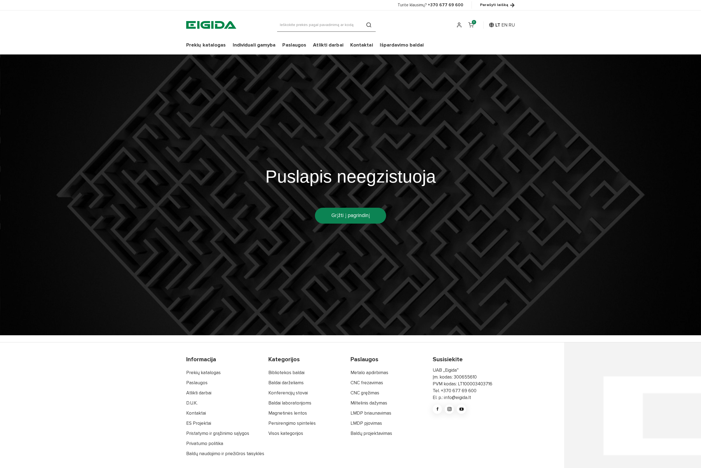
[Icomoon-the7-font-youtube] (461, 409)
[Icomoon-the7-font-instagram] (449, 409)
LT (497, 25)
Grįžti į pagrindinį (350, 215)
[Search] (369, 25)
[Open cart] (471, 25)
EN (504, 25)
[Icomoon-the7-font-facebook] (437, 409)
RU (511, 25)
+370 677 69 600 (458, 391)
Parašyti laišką (494, 5)
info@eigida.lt (457, 397)
